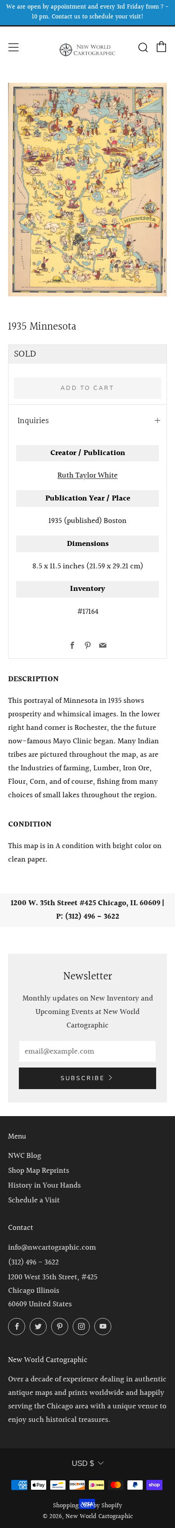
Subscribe (83, 1078)
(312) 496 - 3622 (33, 1262)
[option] (87, 189)
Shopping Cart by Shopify (87, 1506)
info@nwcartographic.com (52, 1248)
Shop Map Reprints (38, 1171)
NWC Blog (24, 1156)
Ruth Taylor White (87, 475)
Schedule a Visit (34, 1200)
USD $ (83, 1463)
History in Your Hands (44, 1186)
